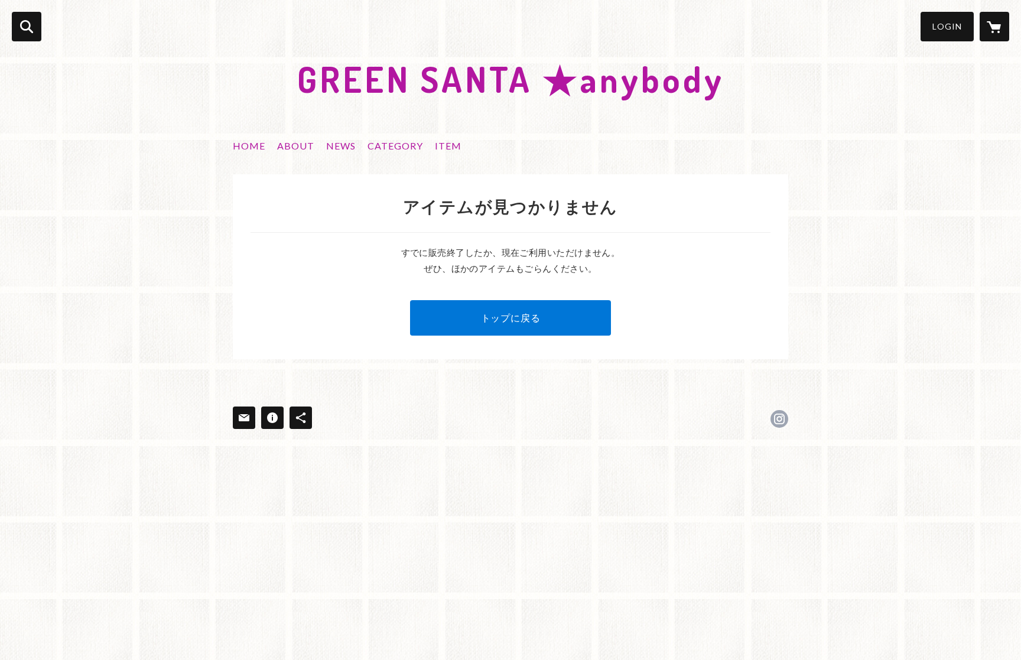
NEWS (341, 145)
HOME (249, 145)
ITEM (448, 145)
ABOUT (295, 145)
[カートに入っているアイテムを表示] (994, 26)
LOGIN (947, 26)
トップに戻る (511, 317)
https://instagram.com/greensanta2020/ (779, 419)
